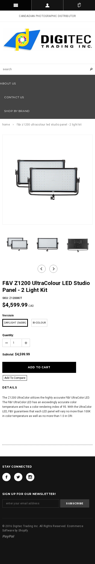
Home (6, 124)
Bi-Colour (39, 322)
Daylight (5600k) (15, 322)
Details (9, 387)
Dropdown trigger (47, 5)
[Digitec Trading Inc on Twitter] (18, 477)
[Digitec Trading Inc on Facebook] (6, 477)
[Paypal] (8, 536)
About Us (8, 83)
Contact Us (14, 97)
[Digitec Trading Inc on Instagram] (30, 477)
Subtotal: (8, 354)
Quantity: (8, 335)
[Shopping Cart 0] (79, 5)
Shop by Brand (17, 111)
